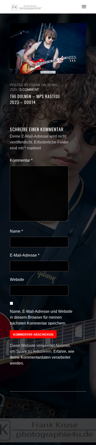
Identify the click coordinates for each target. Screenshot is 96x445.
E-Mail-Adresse (24, 255)
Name (16, 231)
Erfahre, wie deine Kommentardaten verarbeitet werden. (42, 357)
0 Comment (29, 90)
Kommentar (21, 160)
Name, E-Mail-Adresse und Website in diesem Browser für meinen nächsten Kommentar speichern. (41, 317)
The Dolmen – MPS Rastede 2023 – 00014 (35, 99)
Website (17, 279)
